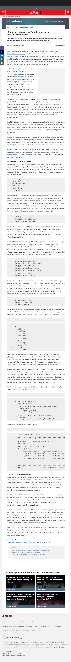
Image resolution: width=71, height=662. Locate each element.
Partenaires (21, 626)
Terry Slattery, (13, 45)
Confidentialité (6, 655)
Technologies (29, 626)
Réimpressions (5, 622)
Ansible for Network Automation (18, 109)
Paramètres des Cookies (18, 655)
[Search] (68, 12)
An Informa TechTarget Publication (35, 8)
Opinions (18, 630)
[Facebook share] (2, 48)
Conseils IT (12, 630)
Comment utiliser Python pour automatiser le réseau (25, 552)
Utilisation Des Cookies (50, 621)
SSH (45, 124)
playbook (10, 357)
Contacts (41, 621)
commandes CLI (40, 140)
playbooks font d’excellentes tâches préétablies (26, 527)
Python (9, 56)
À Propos (4, 621)
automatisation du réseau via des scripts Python (24, 155)
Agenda (35, 626)
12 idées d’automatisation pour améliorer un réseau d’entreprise (28, 554)
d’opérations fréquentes (15, 74)
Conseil (10, 27)
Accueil (3, 16)
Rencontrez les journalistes (31, 621)
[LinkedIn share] (2, 55)
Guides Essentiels (26, 630)
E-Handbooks (5, 630)
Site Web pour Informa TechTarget (10, 626)
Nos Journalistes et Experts (45, 626)
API (56, 124)
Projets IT (34, 630)
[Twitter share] (2, 52)
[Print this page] (2, 59)
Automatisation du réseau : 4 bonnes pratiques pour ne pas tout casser (30, 550)
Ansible (10, 59)
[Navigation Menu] (3, 12)
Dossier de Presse (57, 626)
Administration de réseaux (13, 16)
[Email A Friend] (2, 63)
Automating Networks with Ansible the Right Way (24, 542)
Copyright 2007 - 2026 (8, 653)
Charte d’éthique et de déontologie (16, 621)
